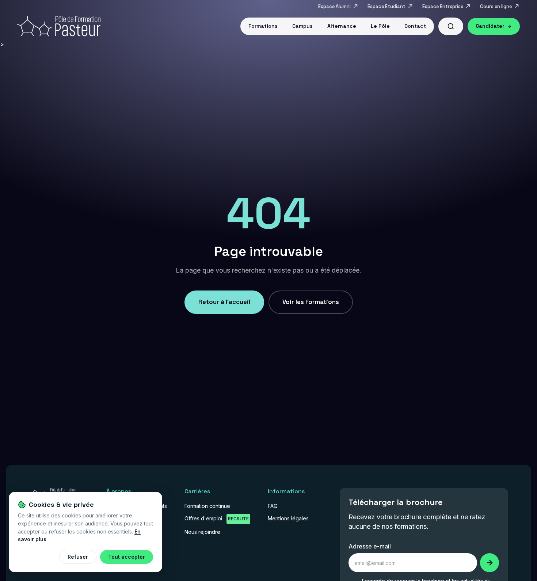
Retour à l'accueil (224, 302)
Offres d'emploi (216, 518)
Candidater (490, 26)
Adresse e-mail (370, 546)
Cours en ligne (496, 6)
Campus (302, 26)
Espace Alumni (334, 6)
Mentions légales (288, 518)
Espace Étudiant (386, 6)
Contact (415, 26)
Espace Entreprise (442, 6)
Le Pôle (380, 26)
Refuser (78, 557)
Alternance (341, 26)
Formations (263, 26)
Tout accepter (126, 557)
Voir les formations (310, 302)
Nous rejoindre (202, 532)
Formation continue (207, 506)
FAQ (273, 506)
